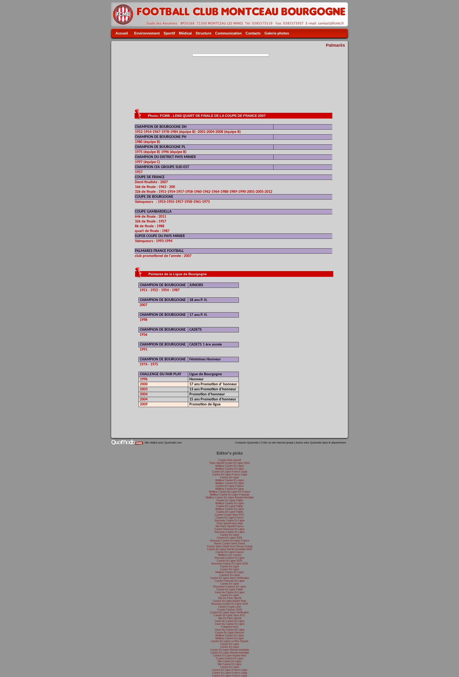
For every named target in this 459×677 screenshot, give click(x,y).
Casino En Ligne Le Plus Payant (229, 641)
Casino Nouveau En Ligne (229, 529)
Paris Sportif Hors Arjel (230, 523)
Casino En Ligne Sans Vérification (229, 577)
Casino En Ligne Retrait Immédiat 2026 (229, 549)
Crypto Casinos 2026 (229, 609)
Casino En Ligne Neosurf (229, 632)
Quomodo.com (173, 442)
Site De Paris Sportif (229, 598)
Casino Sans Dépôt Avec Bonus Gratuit (229, 546)
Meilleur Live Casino (229, 554)
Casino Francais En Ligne (230, 580)
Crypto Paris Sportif (229, 460)
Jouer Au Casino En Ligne (230, 592)
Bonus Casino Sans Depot (229, 543)
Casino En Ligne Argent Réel (229, 600)
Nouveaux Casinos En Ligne (229, 586)
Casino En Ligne (229, 477)
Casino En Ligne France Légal (229, 471)
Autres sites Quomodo (320, 442)
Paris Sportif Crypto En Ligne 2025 (230, 462)
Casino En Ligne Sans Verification (229, 612)
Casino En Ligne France (230, 485)
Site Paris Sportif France (229, 526)
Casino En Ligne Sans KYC (229, 615)
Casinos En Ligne (229, 575)
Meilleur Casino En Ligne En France (229, 491)
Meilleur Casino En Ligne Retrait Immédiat (230, 497)
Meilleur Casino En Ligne (229, 465)
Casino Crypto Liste (229, 606)
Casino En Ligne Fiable (229, 500)
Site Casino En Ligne (229, 661)
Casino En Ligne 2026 (229, 537)
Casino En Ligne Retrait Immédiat (229, 649)
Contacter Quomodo (247, 442)
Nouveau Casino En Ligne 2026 (229, 563)
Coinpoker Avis (229, 626)
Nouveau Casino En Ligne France (229, 540)
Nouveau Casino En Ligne (229, 520)
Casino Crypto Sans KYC (229, 514)
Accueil (121, 33)
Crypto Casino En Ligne (229, 658)
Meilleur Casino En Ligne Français (229, 494)
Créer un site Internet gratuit (277, 442)
